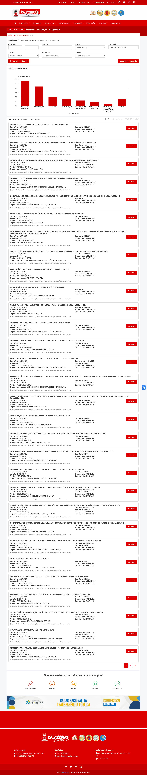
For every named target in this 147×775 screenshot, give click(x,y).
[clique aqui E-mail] (66, 767)
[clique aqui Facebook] (71, 767)
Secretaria (113, 44)
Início (10, 35)
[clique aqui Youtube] (76, 767)
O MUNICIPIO (37, 23)
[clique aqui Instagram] (81, 767)
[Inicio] (15, 23)
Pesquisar (14, 61)
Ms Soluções (66, 772)
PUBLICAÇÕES (77, 23)
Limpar (25, 61)
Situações (46, 52)
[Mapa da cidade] (73, 719)
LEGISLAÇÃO (90, 23)
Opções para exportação (129, 61)
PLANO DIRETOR (115, 23)
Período (13, 44)
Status (78, 52)
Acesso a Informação (21, 35)
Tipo (78, 44)
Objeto (45, 44)
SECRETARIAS (50, 23)
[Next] (135, 665)
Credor (12, 52)
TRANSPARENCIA (64, 23)
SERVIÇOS (102, 23)
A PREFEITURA (24, 23)
